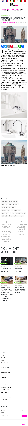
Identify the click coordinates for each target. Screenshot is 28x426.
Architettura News (5, 375)
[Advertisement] (14, 181)
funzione (13, 207)
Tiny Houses (3, 377)
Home (3, 9)
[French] (7, 1)
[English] (3, 1)
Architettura (3, 370)
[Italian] (14, 1)
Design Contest (4, 362)
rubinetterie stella (19, 213)
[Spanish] (25, 1)
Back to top (24, 424)
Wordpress (7, 422)
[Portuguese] (21, 1)
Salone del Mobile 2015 (6, 397)
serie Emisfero (7, 216)
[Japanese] (17, 1)
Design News (15, 9)
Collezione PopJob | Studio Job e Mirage (20, 270)
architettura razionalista (10, 201)
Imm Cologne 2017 (5, 389)
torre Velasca (19, 216)
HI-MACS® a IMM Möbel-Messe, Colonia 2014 (6, 270)
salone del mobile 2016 (6, 392)
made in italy (16, 210)
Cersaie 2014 (4, 399)
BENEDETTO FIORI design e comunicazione (15, 421)
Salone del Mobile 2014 (6, 402)
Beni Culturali (7, 204)
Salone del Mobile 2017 (6, 387)
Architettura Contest (5, 372)
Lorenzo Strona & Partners (8, 22)
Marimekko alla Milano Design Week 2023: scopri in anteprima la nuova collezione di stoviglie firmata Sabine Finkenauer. (7, 294)
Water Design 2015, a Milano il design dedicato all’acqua (20, 290)
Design (2, 355)
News (7, 9)
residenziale (7, 213)
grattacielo (6, 210)
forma (5, 207)
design (16, 204)
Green (2, 360)
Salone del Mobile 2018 (6, 385)
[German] (10, 1)
